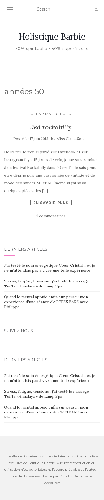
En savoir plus (50, 202)
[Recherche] (96, 9)
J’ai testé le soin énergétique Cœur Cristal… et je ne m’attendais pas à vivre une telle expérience (49, 268)
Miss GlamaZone (70, 139)
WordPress (52, 483)
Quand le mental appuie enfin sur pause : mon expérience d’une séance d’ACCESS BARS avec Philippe (46, 301)
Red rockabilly (51, 127)
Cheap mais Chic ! (49, 114)
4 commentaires (50, 215)
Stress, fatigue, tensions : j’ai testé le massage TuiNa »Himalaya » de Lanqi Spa (46, 284)
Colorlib (65, 476)
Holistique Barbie (52, 36)
